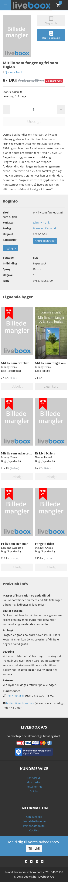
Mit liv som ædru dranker (19, 453)
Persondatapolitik (34, 826)
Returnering (34, 786)
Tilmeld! (34, 848)
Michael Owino (44, 547)
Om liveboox (34, 817)
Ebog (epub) (51, 23)
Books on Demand (44, 228)
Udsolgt (34, 121)
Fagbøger (10, 248)
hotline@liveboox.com (20, 703)
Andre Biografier (45, 240)
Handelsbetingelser (34, 821)
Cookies (34, 830)
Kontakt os (34, 777)
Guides (34, 791)
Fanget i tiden (44, 544)
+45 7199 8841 (15, 695)
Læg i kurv (51, 386)
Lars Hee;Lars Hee (12, 547)
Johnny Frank (14, 72)
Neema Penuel (43, 457)
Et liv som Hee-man (14, 544)
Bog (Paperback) (51, 37)
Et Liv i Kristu (45, 453)
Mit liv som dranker (15, 363)
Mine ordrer (34, 782)
